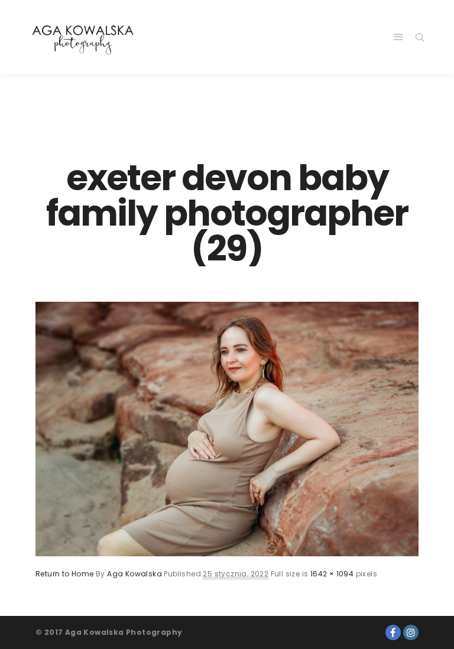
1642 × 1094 (332, 574)
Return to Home (64, 574)
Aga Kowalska (134, 574)
